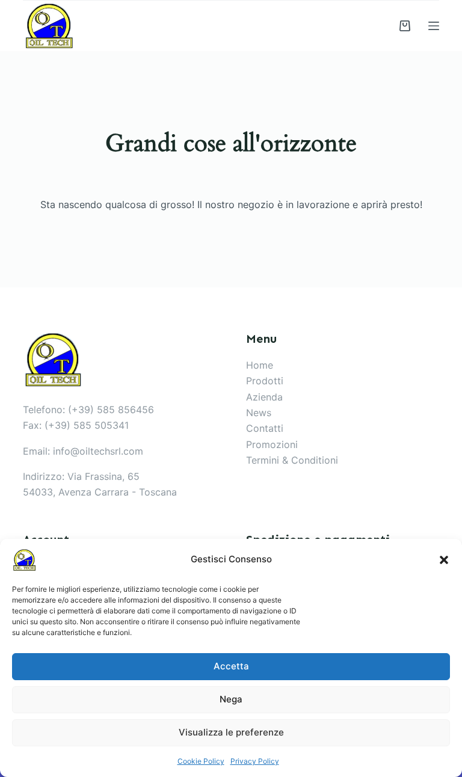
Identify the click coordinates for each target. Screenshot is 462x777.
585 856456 (125, 410)
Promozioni (272, 444)
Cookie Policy (200, 761)
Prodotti (264, 381)
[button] (444, 560)
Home (259, 365)
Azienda (264, 397)
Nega (231, 699)
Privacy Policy (254, 761)
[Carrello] (404, 25)
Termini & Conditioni (292, 460)
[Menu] (433, 25)
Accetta (231, 666)
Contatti (264, 428)
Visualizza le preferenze (231, 732)
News (258, 413)
